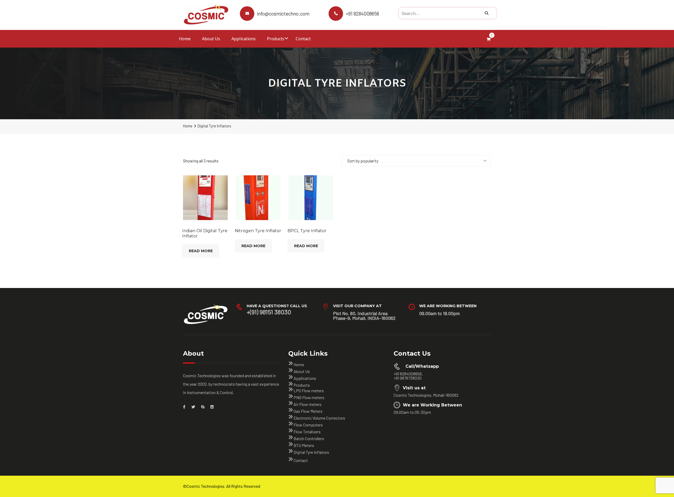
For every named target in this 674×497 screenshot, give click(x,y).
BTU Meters (304, 445)
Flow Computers (308, 424)
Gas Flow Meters (308, 411)
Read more (201, 250)
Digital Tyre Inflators (311, 452)
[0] (489, 38)
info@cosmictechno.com (283, 13)
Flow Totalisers (307, 431)
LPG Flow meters (309, 390)
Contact (303, 38)
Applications (243, 38)
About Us (211, 38)
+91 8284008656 (362, 14)
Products (275, 38)
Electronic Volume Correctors (319, 417)
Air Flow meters (307, 404)
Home (185, 38)
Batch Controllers (309, 438)
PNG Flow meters (309, 397)
